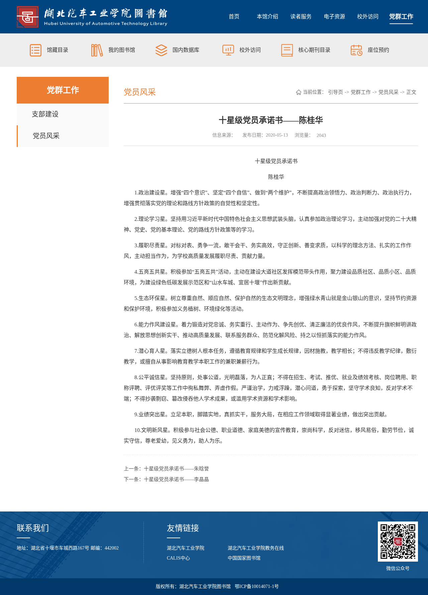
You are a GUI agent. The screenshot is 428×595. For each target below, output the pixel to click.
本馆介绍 (267, 16)
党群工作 (401, 16)
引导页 (335, 92)
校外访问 (368, 16)
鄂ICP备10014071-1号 (257, 586)
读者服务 (301, 16)
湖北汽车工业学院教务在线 (256, 548)
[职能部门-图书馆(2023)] (92, 16)
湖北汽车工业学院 (185, 548)
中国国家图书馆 (244, 558)
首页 (234, 16)
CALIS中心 (178, 558)
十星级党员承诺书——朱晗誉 (176, 468)
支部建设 (45, 114)
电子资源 (334, 16)
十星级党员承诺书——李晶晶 (176, 479)
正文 (411, 92)
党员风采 (46, 136)
